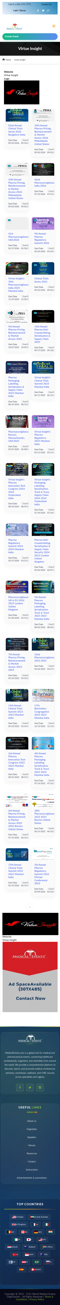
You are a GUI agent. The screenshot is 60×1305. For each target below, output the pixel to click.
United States (17, 1217)
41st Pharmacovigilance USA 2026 (18, 237)
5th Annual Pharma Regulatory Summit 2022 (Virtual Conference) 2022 (41, 874)
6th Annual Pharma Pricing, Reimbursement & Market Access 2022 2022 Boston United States (16, 820)
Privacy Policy (36, 1299)
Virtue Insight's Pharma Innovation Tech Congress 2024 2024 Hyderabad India (16, 489)
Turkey (15, 1254)
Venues (31, 1146)
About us (31, 1122)
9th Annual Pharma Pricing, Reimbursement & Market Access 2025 (16, 332)
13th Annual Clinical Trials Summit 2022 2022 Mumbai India (16, 871)
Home (8, 60)
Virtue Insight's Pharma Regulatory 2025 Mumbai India (42, 438)
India (50, 1232)
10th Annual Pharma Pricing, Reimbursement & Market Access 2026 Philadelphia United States (43, 134)
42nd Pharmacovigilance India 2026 (44, 182)
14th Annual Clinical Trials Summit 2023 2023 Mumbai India (16, 711)
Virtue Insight (11, 75)
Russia (48, 1262)
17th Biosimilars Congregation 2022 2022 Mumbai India (41, 711)
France (35, 1224)
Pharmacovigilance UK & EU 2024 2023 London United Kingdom (18, 603)
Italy (46, 1224)
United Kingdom (19, 1224)
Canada (24, 1232)
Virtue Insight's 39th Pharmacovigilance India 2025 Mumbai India (18, 284)
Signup (22, 11)
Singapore (29, 1254)
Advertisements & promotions (32, 1178)
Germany (38, 1232)
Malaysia (42, 1239)
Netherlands (12, 1247)
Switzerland (36, 1269)
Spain (21, 1269)
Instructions (32, 1170)
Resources (32, 1154)
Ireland (17, 1239)
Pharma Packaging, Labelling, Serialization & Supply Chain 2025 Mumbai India (16, 386)
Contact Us (46, 4)
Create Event (12, 36)
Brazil (37, 1262)
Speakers (31, 1138)
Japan (29, 1239)
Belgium (10, 1232)
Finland (12, 1262)
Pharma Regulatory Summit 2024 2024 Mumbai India (16, 546)
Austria (25, 1262)
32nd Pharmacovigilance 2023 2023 (44, 657)
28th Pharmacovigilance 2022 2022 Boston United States (44, 817)
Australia (44, 1254)
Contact (32, 1162)
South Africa (47, 1247)
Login (16, 11)
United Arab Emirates (39, 1217)
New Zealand (29, 1247)
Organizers (32, 1130)
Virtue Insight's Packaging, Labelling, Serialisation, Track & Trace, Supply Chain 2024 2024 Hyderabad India (42, 492)
